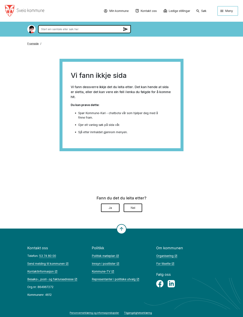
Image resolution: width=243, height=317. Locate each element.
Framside (33, 43)
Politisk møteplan (103, 256)
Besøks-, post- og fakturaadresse (50, 279)
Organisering (165, 256)
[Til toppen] (121, 229)
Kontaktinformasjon (40, 271)
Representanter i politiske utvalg (114, 279)
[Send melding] (125, 29)
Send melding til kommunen (46, 263)
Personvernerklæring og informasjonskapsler (94, 312)
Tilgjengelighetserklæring (138, 312)
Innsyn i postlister (104, 263)
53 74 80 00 (47, 256)
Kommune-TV (101, 271)
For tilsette (163, 263)
